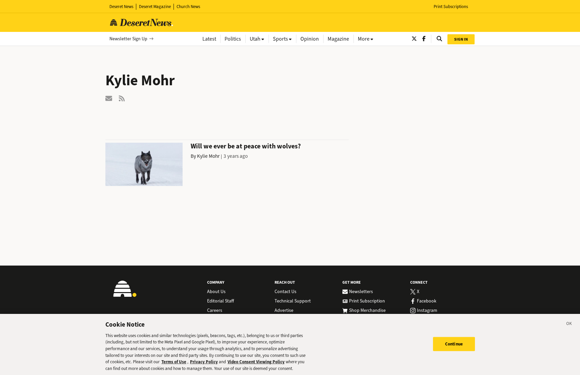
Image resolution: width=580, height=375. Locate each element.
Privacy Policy (204, 362)
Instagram (427, 310)
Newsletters (361, 291)
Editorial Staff (220, 301)
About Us (216, 291)
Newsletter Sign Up (128, 39)
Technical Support (293, 301)
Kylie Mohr (208, 156)
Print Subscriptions (451, 6)
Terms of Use (173, 362)
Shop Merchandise (367, 310)
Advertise (284, 310)
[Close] (569, 324)
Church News (188, 6)
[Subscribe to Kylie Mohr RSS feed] (122, 97)
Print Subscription (367, 301)
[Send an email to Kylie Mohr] (108, 97)
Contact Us (285, 291)
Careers (214, 310)
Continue (454, 344)
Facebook (426, 301)
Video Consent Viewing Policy (256, 362)
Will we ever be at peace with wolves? (246, 146)
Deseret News (121, 6)
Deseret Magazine (155, 6)
